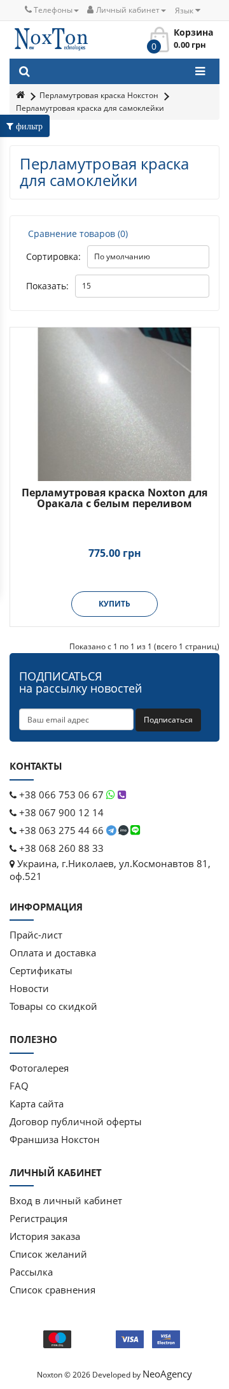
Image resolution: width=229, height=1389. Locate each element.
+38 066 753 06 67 (61, 794)
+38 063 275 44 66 (61, 830)
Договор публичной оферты (76, 1121)
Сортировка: (53, 256)
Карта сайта (37, 1103)
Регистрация (38, 1218)
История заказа (45, 1236)
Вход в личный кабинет (66, 1200)
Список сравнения (52, 1289)
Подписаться (168, 719)
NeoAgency (167, 1373)
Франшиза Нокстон (55, 1139)
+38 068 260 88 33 (60, 848)
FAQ (19, 1085)
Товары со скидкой (53, 1006)
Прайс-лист (36, 934)
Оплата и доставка (53, 952)
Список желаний (48, 1254)
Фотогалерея (39, 1068)
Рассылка (31, 1271)
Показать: (47, 286)
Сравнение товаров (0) (78, 233)
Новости (29, 988)
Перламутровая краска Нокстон (98, 95)
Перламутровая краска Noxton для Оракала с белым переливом (114, 498)
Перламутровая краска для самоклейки (90, 108)
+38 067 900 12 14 (60, 812)
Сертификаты (41, 970)
